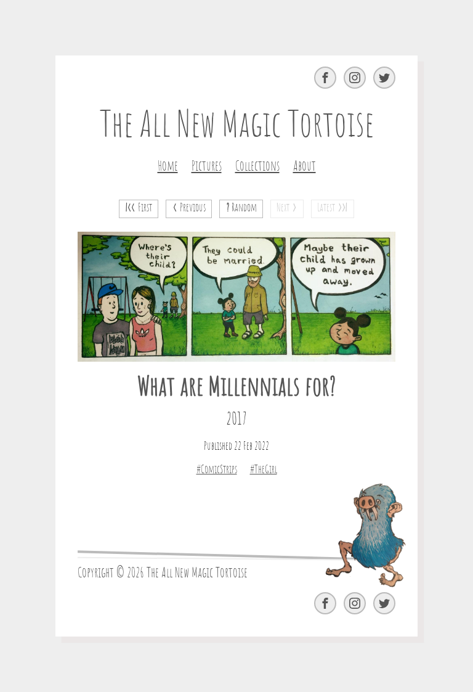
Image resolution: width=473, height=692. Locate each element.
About (304, 166)
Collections (257, 166)
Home (168, 166)
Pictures (207, 166)
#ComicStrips (216, 470)
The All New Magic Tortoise (237, 126)
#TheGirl (263, 470)
